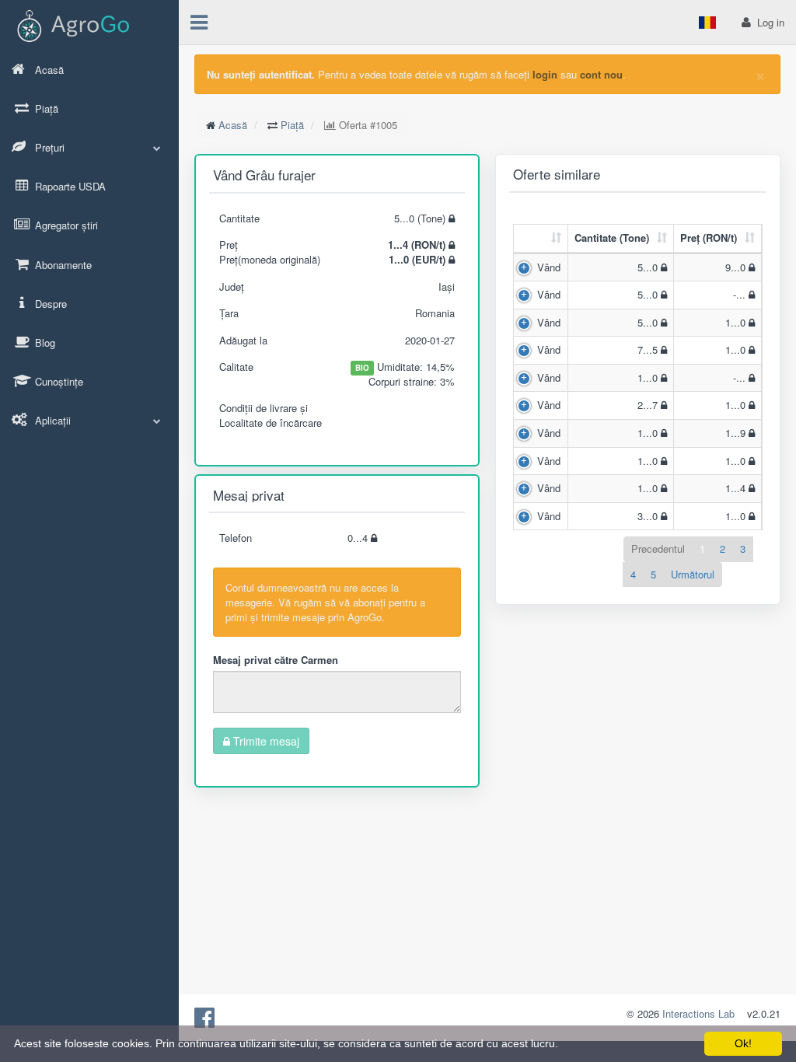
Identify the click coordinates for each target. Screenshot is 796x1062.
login (544, 74)
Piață (292, 124)
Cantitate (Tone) (611, 237)
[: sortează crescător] (541, 239)
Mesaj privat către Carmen (275, 659)
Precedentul (658, 548)
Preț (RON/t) (708, 237)
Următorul (692, 574)
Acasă (232, 124)
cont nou (601, 74)
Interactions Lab (698, 1013)
